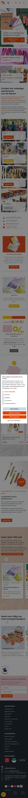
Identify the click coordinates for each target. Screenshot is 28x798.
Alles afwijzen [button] (14, 409)
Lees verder (13, 388)
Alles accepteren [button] (14, 417)
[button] (14, 421)
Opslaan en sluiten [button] (14, 413)
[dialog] (14, 399)
